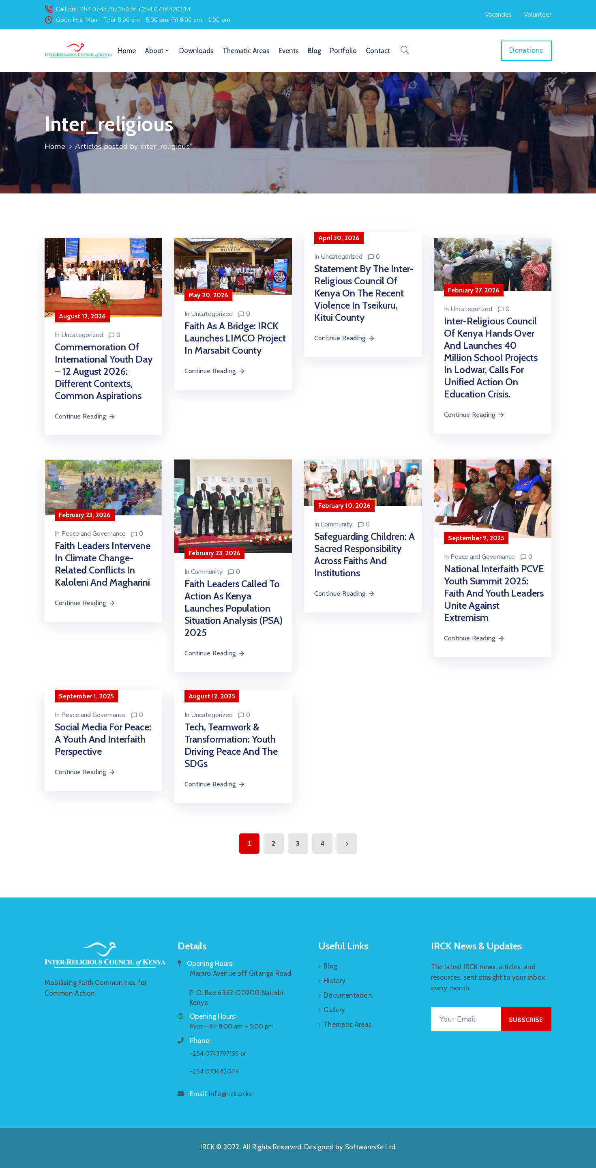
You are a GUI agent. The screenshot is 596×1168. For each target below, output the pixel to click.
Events (289, 51)
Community (207, 571)
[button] (498, 14)
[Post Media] (103, 276)
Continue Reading (80, 416)
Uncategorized (82, 335)
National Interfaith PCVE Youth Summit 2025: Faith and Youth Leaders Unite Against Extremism (494, 593)
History (334, 981)
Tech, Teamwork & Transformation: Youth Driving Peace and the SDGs (231, 745)
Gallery (334, 1010)
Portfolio (343, 51)
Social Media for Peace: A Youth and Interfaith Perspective (103, 739)
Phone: (200, 1041)
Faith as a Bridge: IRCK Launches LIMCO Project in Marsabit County (235, 338)
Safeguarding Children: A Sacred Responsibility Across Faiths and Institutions (364, 554)
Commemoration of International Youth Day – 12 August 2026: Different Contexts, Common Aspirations (104, 371)
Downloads (196, 51)
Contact (378, 51)
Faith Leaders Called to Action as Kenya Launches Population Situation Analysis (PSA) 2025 (233, 608)
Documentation (348, 995)
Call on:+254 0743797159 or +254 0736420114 (123, 9)
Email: (221, 1094)
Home (127, 51)
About (154, 51)
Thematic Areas (246, 51)
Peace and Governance (93, 533)
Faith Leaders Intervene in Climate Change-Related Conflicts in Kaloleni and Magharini (102, 564)
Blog (314, 51)
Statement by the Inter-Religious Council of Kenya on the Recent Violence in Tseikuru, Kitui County (364, 293)
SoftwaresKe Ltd (370, 1147)
